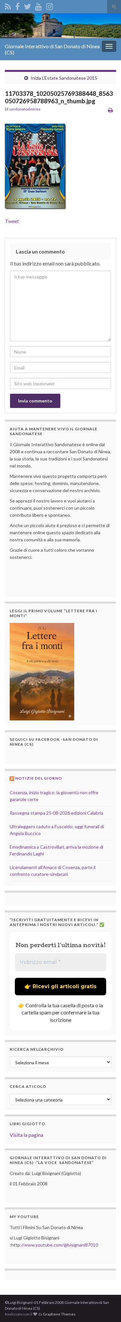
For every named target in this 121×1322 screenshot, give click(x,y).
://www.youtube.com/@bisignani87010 (59, 1245)
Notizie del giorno (38, 778)
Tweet (12, 221)
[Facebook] (17, 5)
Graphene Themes (59, 1314)
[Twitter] (27, 5)
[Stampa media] (110, 110)
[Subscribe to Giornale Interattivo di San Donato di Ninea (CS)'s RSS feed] (8, 5)
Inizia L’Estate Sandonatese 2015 (64, 78)
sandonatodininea (24, 109)
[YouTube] (38, 5)
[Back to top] (106, 1307)
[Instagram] (49, 5)
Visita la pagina (26, 1135)
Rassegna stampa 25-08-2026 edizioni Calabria (56, 813)
